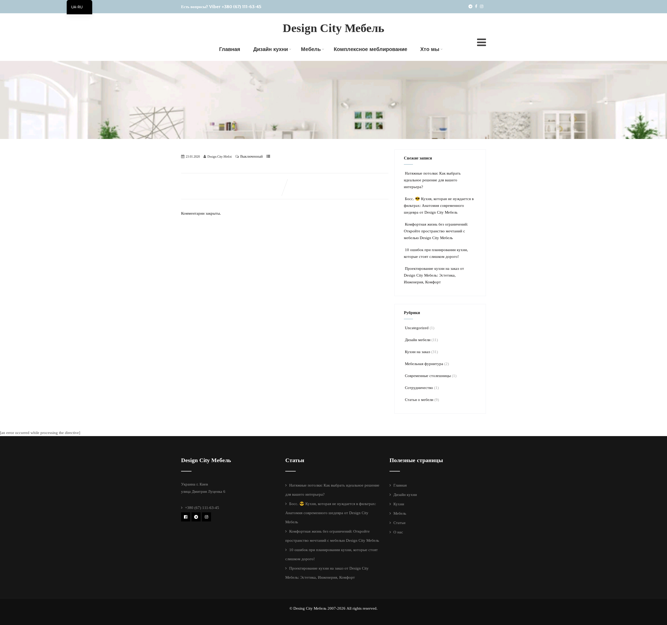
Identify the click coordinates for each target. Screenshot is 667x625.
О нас (398, 532)
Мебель (311, 49)
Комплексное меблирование (370, 49)
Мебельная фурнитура (424, 364)
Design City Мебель (333, 28)
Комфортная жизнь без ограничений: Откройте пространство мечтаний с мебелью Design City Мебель (436, 231)
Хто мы (429, 49)
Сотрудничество (419, 388)
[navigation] (79, 7)
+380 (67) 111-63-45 (241, 6)
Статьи (399, 523)
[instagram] (481, 6)
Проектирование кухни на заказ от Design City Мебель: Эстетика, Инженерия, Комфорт (434, 275)
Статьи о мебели (419, 400)
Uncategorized (417, 328)
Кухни (398, 504)
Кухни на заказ (417, 352)
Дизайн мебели (417, 340)
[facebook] (476, 6)
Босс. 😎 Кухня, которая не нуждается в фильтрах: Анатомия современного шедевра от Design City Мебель (439, 205)
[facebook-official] (185, 516)
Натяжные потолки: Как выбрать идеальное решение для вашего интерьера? (432, 180)
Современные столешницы (428, 376)
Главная (229, 49)
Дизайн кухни (270, 49)
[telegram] (470, 6)
